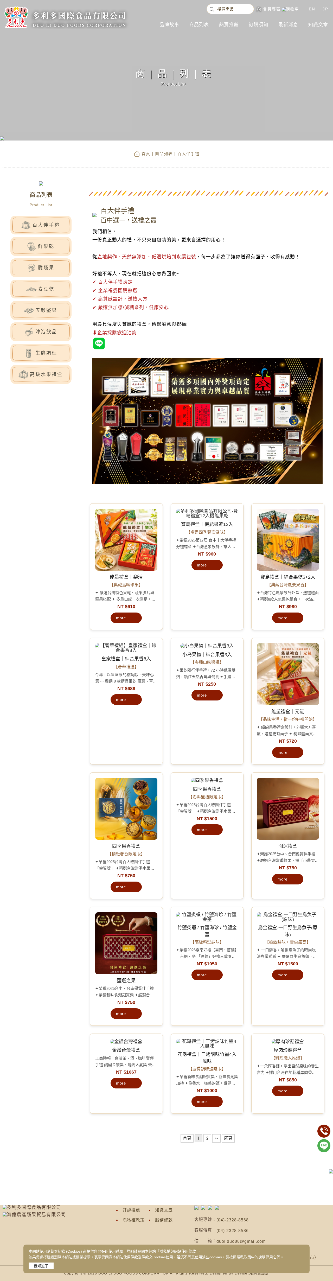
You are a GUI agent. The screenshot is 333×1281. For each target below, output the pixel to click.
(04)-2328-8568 (232, 1220)
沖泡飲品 (46, 331)
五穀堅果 (46, 310)
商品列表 (199, 24)
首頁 (146, 153)
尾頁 (228, 1138)
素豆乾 (46, 289)
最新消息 (288, 24)
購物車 (292, 9)
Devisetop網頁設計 (252, 1273)
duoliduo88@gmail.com (241, 1241)
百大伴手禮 (46, 225)
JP (325, 9)
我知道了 (41, 1266)
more (121, 618)
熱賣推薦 (229, 24)
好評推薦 (131, 1210)
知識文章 (318, 24)
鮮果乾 (46, 246)
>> (216, 1138)
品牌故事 (169, 24)
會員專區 (272, 9)
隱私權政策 (134, 1220)
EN (312, 9)
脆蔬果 (46, 267)
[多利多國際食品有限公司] (64, 6)
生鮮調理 (46, 353)
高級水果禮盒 (46, 374)
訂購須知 (258, 24)
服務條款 (164, 1220)
